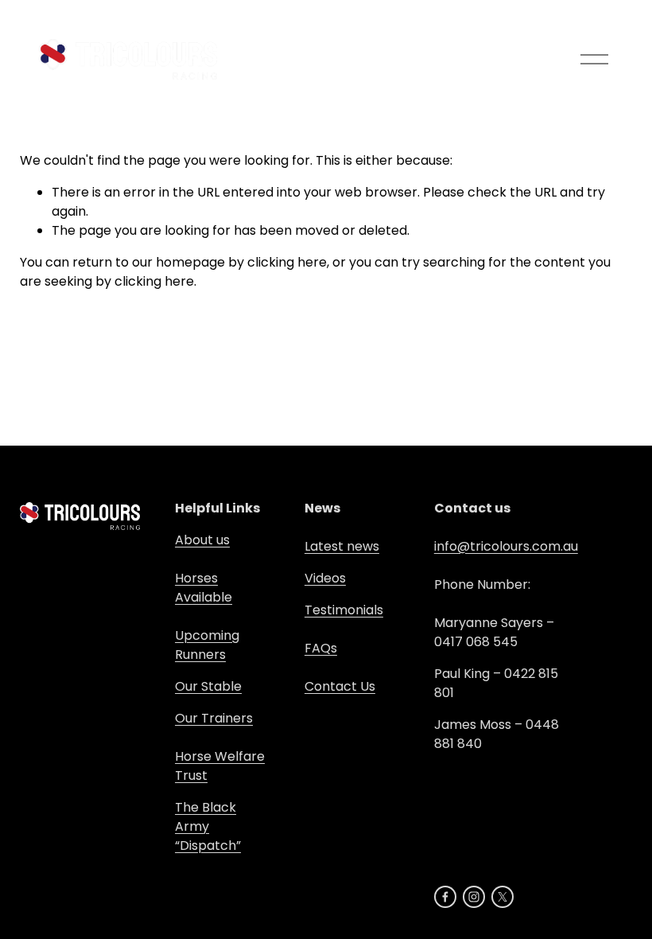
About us (202, 540)
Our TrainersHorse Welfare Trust (220, 747)
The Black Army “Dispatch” (208, 826)
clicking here (287, 262)
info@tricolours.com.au (506, 546)
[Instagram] (474, 897)
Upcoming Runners (207, 645)
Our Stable (208, 686)
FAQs (321, 648)
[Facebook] (445, 897)
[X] (502, 897)
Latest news (342, 546)
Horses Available (203, 587)
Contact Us (340, 686)
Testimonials (344, 610)
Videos (325, 578)
